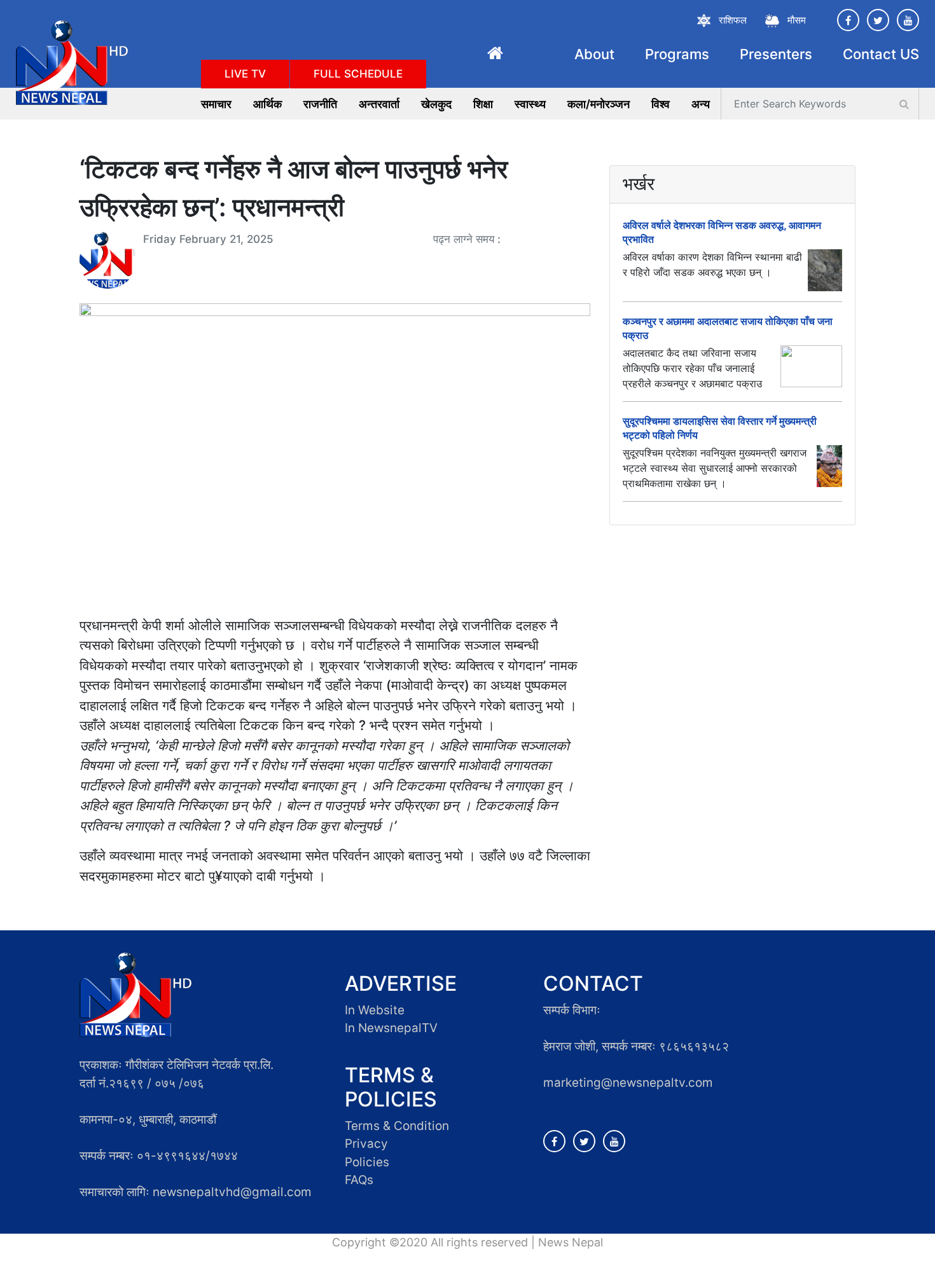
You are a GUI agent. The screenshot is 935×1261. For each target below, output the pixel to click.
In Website (375, 1010)
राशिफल (733, 20)
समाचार (216, 104)
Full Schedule (358, 73)
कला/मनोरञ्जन (598, 104)
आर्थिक (267, 104)
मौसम (796, 20)
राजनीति (320, 104)
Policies (367, 1162)
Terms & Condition (397, 1126)
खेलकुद (436, 104)
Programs (677, 54)
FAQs (359, 1180)
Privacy (366, 1143)
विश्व (660, 104)
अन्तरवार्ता (379, 104)
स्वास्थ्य (530, 104)
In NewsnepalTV (391, 1028)
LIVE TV (245, 73)
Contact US (881, 54)
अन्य (700, 104)
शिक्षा (483, 104)
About (594, 54)
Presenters (776, 54)
